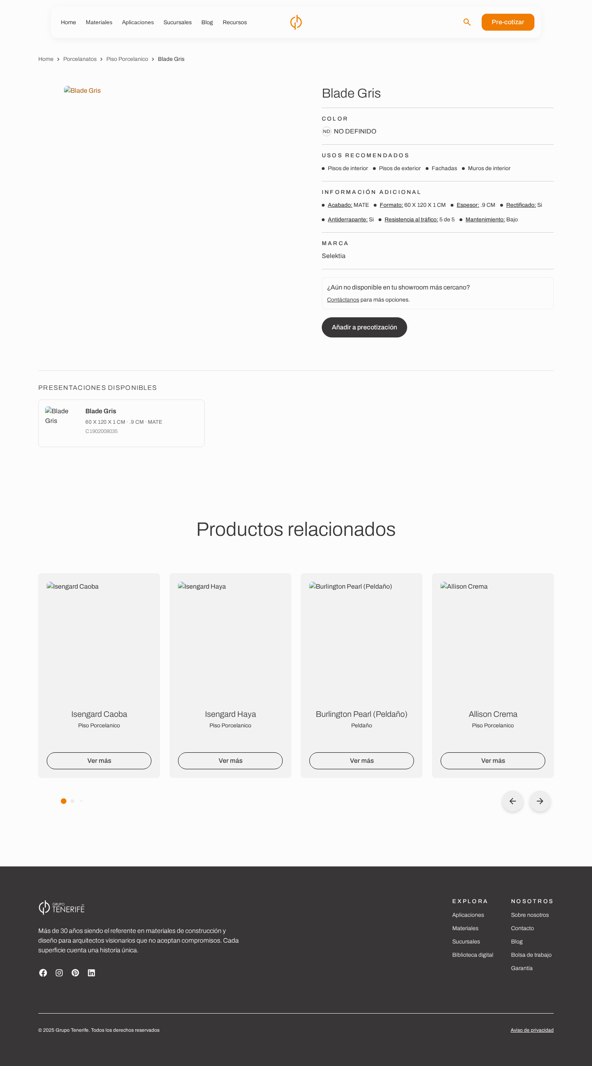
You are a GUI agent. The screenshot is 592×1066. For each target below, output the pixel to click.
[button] (63, 801)
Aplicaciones (468, 915)
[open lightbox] (154, 218)
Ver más (99, 760)
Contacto (522, 928)
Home (46, 59)
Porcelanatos (80, 59)
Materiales (465, 928)
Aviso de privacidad (532, 1030)
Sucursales (466, 942)
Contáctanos (343, 300)
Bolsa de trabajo (531, 955)
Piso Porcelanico (127, 59)
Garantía (522, 968)
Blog (517, 942)
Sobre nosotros (530, 915)
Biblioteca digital (472, 955)
